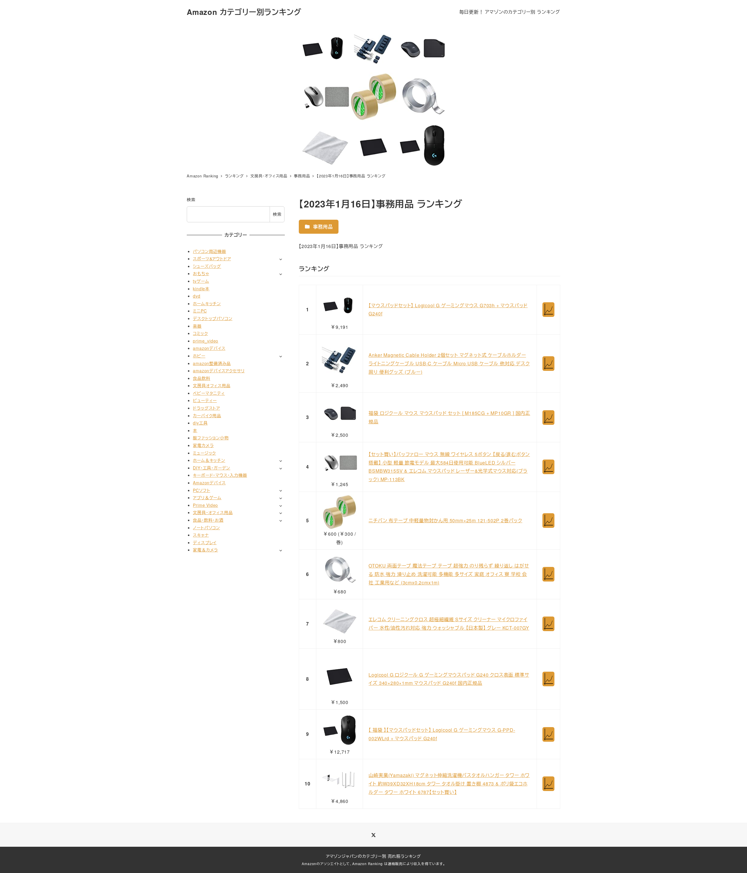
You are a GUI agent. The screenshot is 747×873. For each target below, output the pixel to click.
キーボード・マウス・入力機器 (220, 475)
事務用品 (322, 226)
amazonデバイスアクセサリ (219, 370)
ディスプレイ (205, 542)
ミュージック (204, 453)
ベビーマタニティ (209, 393)
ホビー (199, 356)
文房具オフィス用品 (211, 385)
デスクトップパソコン (212, 318)
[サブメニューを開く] (280, 259)
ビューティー (205, 400)
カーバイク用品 (207, 415)
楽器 (197, 326)
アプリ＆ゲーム (207, 497)
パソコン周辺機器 (209, 251)
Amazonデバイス (209, 483)
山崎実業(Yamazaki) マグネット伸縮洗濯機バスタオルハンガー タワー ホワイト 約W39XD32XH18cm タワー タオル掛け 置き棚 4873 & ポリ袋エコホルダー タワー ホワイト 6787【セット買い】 (449, 783)
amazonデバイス (209, 348)
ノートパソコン (206, 527)
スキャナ (201, 535)
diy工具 (200, 423)
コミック (200, 333)
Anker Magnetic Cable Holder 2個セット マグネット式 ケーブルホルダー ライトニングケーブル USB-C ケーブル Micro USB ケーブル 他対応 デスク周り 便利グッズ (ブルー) (449, 363)
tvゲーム (201, 281)
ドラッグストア (206, 408)
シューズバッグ (207, 266)
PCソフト (201, 490)
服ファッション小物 (210, 438)
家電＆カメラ (205, 550)
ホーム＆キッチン (209, 460)
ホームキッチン (207, 303)
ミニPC (200, 311)
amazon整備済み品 (212, 363)
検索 (191, 199)
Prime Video (205, 505)
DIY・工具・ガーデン (211, 468)
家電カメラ (203, 445)
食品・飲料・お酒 (208, 520)
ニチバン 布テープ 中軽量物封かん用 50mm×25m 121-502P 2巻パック (445, 520)
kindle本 (201, 288)
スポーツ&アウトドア (212, 258)
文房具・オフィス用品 (213, 512)
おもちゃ (201, 273)
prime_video (205, 341)
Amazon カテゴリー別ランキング (244, 11)
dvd (196, 296)
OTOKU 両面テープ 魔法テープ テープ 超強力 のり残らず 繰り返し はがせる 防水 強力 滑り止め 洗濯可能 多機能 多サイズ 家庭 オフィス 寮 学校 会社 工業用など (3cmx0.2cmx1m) (449, 574)
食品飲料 (201, 378)
